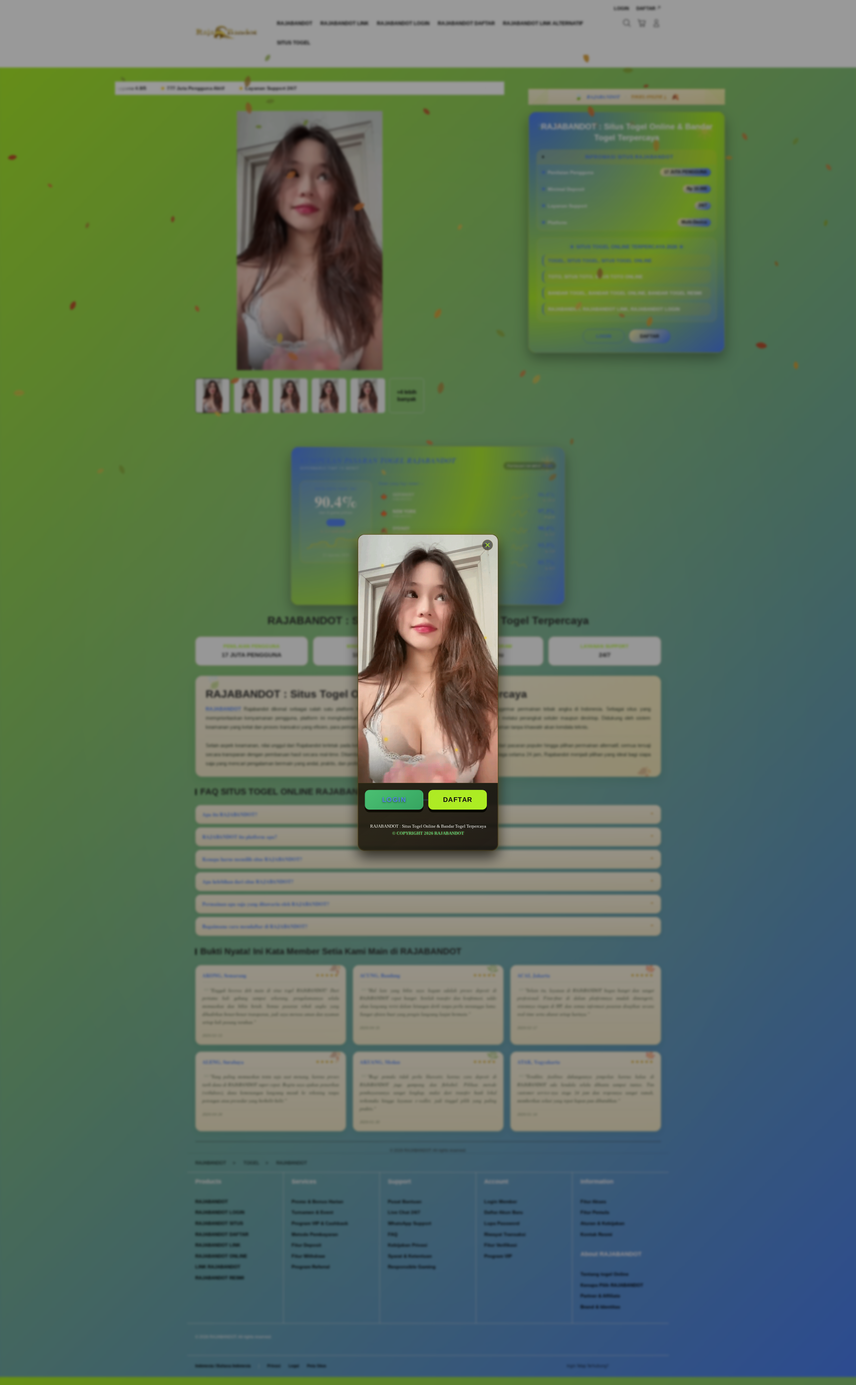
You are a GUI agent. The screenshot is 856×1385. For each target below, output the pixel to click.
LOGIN (394, 799)
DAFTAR (457, 799)
